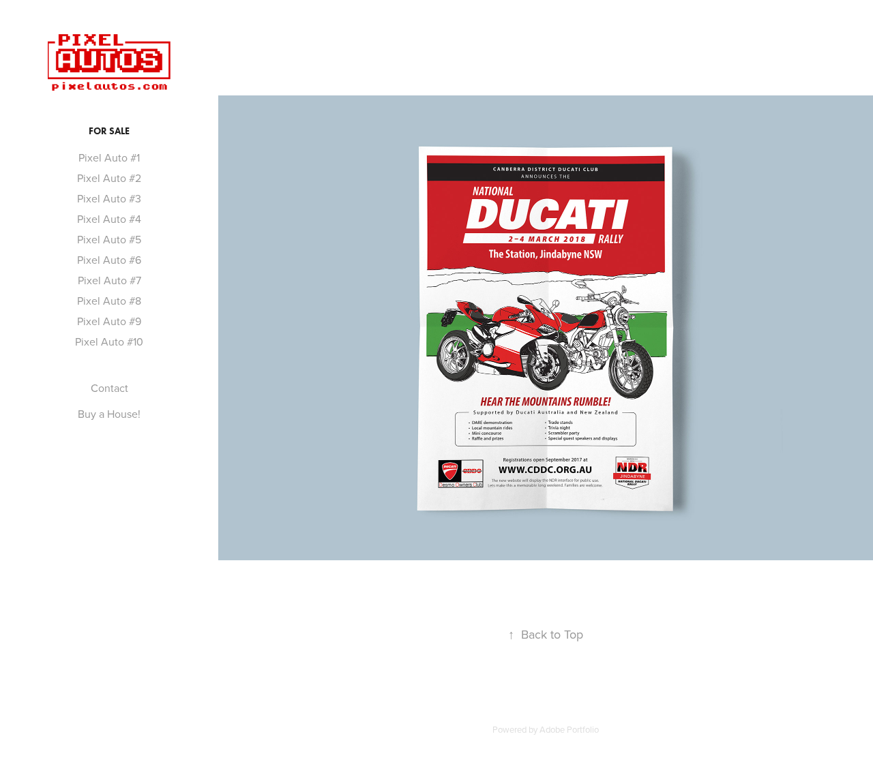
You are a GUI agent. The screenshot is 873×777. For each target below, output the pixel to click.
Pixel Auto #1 (109, 157)
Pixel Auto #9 (109, 321)
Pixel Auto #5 (109, 239)
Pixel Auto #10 (109, 341)
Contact (109, 387)
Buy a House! (109, 413)
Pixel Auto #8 (109, 300)
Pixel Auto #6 (109, 259)
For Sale (109, 131)
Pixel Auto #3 (109, 198)
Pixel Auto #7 (109, 280)
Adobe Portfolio (569, 729)
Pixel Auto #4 (109, 218)
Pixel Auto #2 (109, 177)
